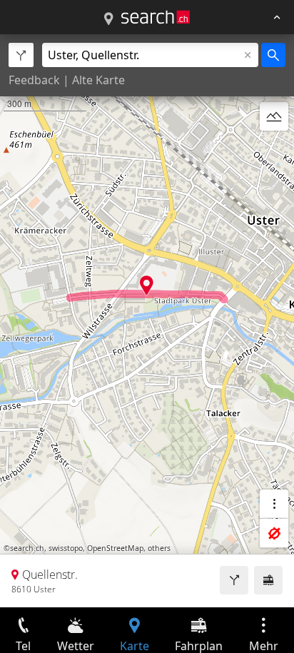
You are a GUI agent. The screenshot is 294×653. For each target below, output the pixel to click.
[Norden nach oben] (274, 150)
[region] (147, 320)
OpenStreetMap (115, 548)
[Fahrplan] (268, 580)
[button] (146, 285)
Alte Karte (98, 80)
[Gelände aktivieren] (274, 116)
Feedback (34, 80)
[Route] (234, 580)
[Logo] (155, 17)
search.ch (27, 548)
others (159, 548)
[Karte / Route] (108, 19)
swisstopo (66, 548)
